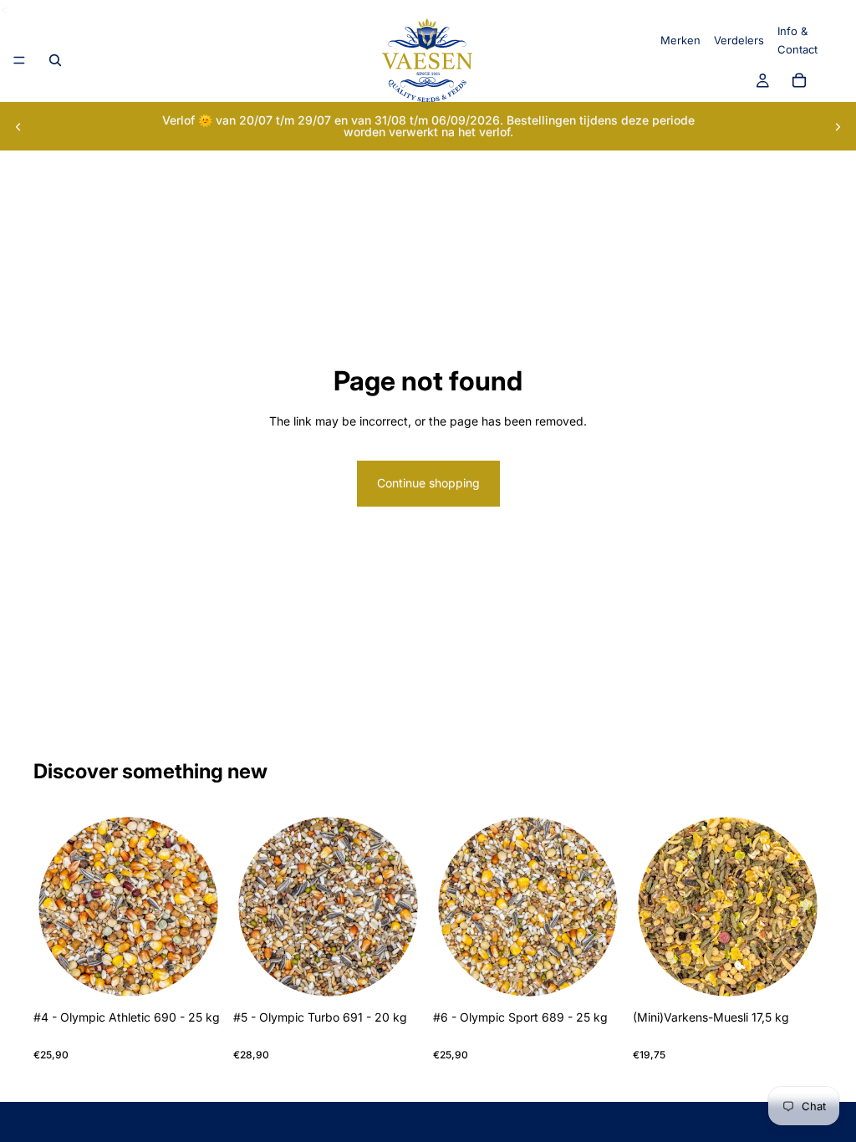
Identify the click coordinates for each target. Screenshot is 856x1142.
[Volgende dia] (837, 126)
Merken (680, 40)
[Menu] (19, 61)
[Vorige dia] (18, 126)
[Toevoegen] (197, 976)
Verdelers (739, 40)
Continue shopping (428, 483)
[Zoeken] (55, 60)
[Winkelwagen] (799, 81)
